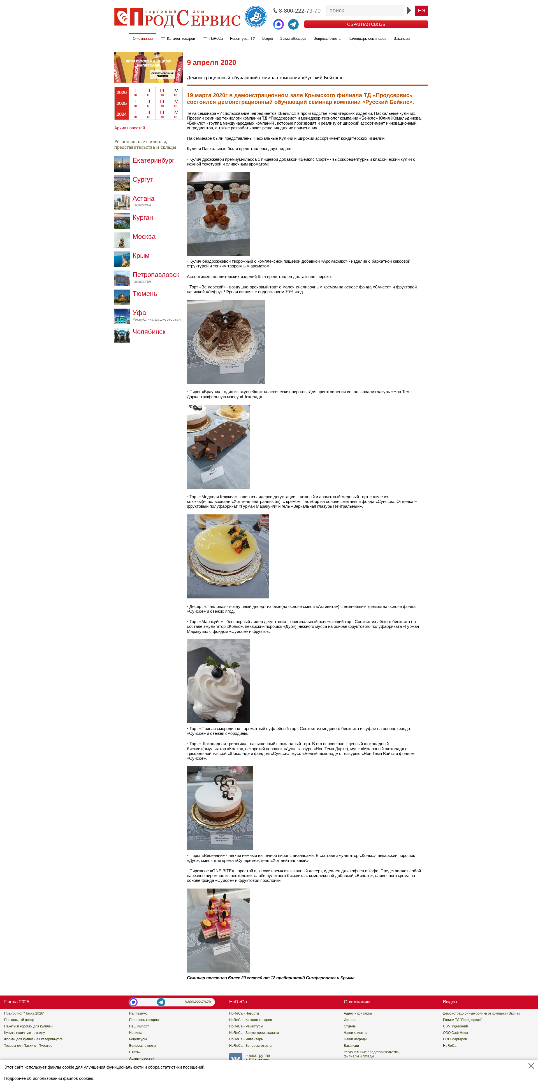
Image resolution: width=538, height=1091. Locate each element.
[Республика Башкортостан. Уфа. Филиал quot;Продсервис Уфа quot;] (123, 322)
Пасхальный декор (19, 1020)
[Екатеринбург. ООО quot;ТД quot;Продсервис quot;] (123, 170)
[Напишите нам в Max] (278, 24)
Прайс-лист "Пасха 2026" (24, 1013)
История (351, 1020)
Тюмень (145, 293)
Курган (143, 217)
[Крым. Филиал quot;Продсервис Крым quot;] (123, 265)
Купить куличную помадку (24, 1033)
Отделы (350, 1026)
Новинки (136, 1033)
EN (421, 10)
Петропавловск (156, 277)
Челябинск (149, 331)
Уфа (157, 315)
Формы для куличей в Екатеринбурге (33, 1039)
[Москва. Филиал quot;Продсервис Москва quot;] (123, 246)
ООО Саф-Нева (455, 1033)
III (162, 92)
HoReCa (216, 38)
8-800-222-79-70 (198, 1002)
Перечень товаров (144, 1020)
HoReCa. (450, 1046)
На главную (138, 1013)
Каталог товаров (181, 38)
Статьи (135, 1052)
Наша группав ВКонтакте (257, 1057)
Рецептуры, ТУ (242, 38)
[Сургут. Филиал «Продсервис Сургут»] (123, 189)
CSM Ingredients (456, 1026)
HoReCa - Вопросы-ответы (250, 1046)
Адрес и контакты (358, 1013)
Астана (143, 201)
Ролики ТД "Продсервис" (462, 1020)
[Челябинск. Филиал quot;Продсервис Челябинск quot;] (123, 341)
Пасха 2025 (16, 1001)
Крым (141, 255)
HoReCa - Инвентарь (246, 1039)
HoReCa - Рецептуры (246, 1026)
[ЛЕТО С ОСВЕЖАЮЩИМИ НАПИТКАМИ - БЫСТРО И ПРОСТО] (148, 81)
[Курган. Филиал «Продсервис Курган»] (123, 227)
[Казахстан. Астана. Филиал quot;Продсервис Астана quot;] (123, 208)
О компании (143, 38)
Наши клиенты (355, 1033)
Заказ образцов (293, 38)
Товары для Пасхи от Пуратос (28, 1046)
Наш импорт (139, 1026)
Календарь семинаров (367, 38)
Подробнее (15, 1078)
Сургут (143, 179)
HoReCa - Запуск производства (254, 1033)
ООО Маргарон (455, 1039)
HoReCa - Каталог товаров (250, 1020)
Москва (144, 236)
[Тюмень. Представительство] (123, 303)
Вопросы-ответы (327, 38)
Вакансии (402, 38)
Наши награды (355, 1039)
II (148, 92)
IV (175, 103)
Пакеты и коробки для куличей (28, 1026)
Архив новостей (129, 127)
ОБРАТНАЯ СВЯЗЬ (366, 24)
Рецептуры (138, 1039)
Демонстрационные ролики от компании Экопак (481, 1013)
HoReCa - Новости (244, 1013)
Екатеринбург (154, 160)
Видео (267, 38)
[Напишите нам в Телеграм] (293, 24)
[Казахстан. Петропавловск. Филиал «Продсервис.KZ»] (123, 284)
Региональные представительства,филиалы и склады (372, 1054)
